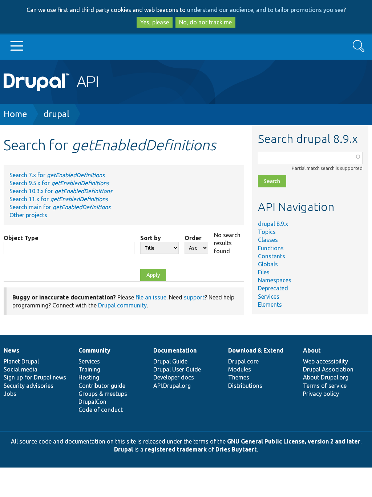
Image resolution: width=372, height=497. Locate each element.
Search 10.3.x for (60, 191)
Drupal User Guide (177, 369)
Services (268, 296)
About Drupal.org (325, 377)
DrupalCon (92, 401)
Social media (20, 369)
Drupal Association (328, 369)
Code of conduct (100, 409)
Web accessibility (325, 361)
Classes (268, 239)
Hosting (88, 377)
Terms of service (325, 385)
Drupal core (243, 361)
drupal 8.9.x (273, 223)
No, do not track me (205, 22)
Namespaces (274, 280)
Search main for (59, 207)
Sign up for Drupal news (35, 377)
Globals (268, 264)
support (194, 297)
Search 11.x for (58, 199)
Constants (271, 256)
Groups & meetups (102, 393)
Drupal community (122, 305)
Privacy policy (321, 393)
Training (89, 369)
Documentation (175, 350)
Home (15, 114)
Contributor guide (101, 385)
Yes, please (154, 22)
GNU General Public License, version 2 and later (293, 441)
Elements (270, 304)
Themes (238, 377)
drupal (56, 114)
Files (264, 272)
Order (193, 238)
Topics (267, 231)
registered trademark (176, 449)
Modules (239, 369)
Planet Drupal (21, 361)
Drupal (123, 449)
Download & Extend (255, 350)
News (11, 350)
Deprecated (273, 288)
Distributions (245, 385)
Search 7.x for (57, 175)
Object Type (21, 238)
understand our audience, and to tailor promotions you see (265, 10)
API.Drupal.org (172, 385)
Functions (271, 248)
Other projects (28, 215)
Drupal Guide (170, 361)
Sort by (150, 238)
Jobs (10, 393)
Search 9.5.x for (59, 183)
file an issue (151, 297)
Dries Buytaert (236, 449)
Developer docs (173, 377)
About (312, 350)
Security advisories (28, 385)
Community (94, 350)
